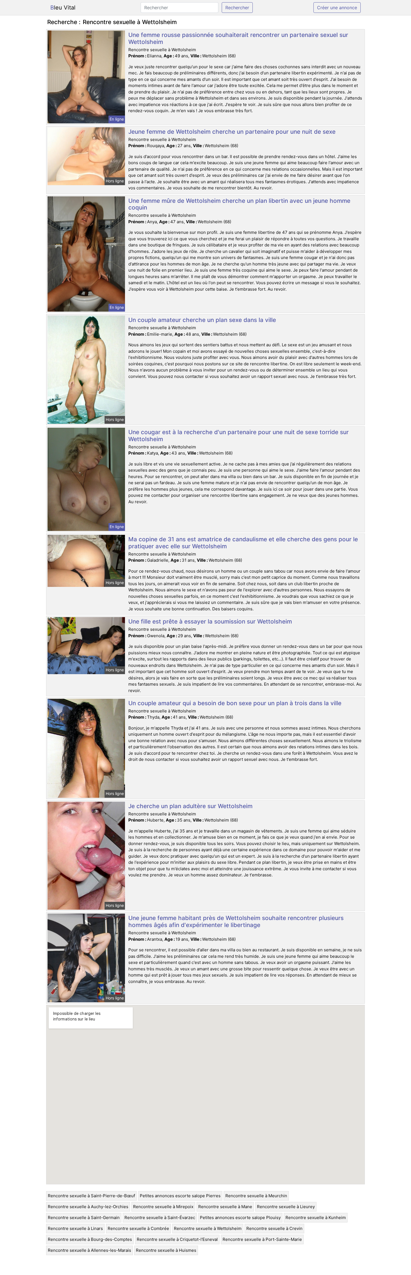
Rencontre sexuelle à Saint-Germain (84, 1217)
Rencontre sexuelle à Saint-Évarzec (159, 1217)
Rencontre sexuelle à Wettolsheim (208, 1228)
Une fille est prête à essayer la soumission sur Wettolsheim (210, 621)
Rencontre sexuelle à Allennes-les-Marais (89, 1250)
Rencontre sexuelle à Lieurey (286, 1206)
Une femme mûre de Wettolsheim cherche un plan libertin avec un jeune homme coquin (239, 204)
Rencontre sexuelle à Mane (225, 1206)
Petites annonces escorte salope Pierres (180, 1195)
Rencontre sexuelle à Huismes (166, 1250)
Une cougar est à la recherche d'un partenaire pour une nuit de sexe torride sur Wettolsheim (238, 436)
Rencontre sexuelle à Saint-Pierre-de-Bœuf (91, 1195)
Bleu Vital (62, 7)
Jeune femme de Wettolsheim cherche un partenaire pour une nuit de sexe (232, 131)
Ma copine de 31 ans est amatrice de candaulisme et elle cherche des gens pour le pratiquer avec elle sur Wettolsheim (243, 543)
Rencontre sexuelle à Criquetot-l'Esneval (177, 1239)
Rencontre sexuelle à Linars (75, 1228)
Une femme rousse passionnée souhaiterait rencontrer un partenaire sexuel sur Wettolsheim (238, 38)
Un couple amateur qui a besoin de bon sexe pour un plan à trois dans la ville (234, 703)
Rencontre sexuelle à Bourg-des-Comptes (90, 1239)
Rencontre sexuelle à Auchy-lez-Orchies (88, 1206)
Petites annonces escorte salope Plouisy (240, 1217)
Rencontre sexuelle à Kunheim (315, 1217)
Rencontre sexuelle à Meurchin (256, 1195)
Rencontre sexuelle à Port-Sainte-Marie (262, 1239)
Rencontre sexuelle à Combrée (138, 1228)
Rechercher (237, 7)
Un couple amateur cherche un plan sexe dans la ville (202, 319)
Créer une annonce (337, 7)
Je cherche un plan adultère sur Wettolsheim (190, 806)
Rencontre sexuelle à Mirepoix (163, 1206)
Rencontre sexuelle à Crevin (274, 1228)
